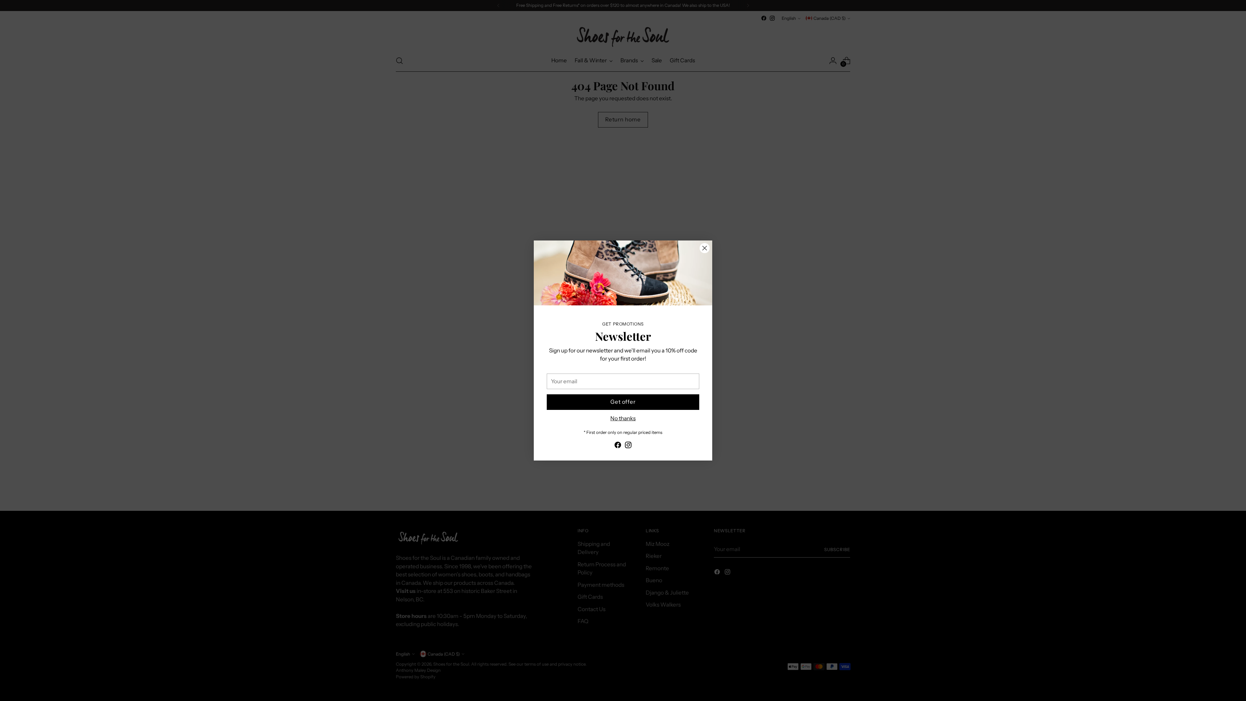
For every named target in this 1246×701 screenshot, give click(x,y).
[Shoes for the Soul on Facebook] (618, 446)
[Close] (705, 248)
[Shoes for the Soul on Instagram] (628, 446)
